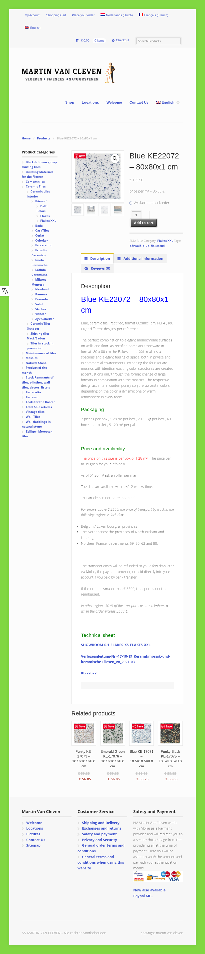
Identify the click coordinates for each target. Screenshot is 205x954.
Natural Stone (36, 363)
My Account (32, 15)
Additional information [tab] (142, 258)
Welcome (114, 102)
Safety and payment (99, 834)
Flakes (45, 216)
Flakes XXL (165, 241)
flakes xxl (158, 246)
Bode (39, 226)
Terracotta (33, 392)
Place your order (83, 15)
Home (26, 138)
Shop (69, 102)
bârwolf (135, 246)
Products (43, 138)
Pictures (33, 834)
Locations (90, 102)
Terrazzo (32, 397)
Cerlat (39, 235)
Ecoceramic (43, 245)
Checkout (122, 40)
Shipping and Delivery (101, 822)
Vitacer (40, 314)
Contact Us (139, 102)
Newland (42, 289)
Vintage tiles (35, 412)
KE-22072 (88, 673)
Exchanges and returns (101, 828)
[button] (115, 158)
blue (145, 246)
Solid (39, 304)
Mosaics (32, 358)
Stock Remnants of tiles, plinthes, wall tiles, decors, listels (37, 382)
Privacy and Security (99, 839)
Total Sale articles (39, 407)
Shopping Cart (56, 15)
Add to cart (144, 222)
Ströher (40, 309)
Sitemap (33, 845)
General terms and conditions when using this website (101, 862)
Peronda (41, 299)
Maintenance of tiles (41, 353)
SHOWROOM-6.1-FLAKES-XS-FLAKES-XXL (115, 644)
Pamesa (41, 294)
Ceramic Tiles (36, 186)
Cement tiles (35, 181)
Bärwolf (41, 201)
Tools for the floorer (40, 402)
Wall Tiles (33, 417)
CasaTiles (42, 230)
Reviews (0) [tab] (100, 268)
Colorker (41, 240)
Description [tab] (99, 258)
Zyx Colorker (44, 319)
